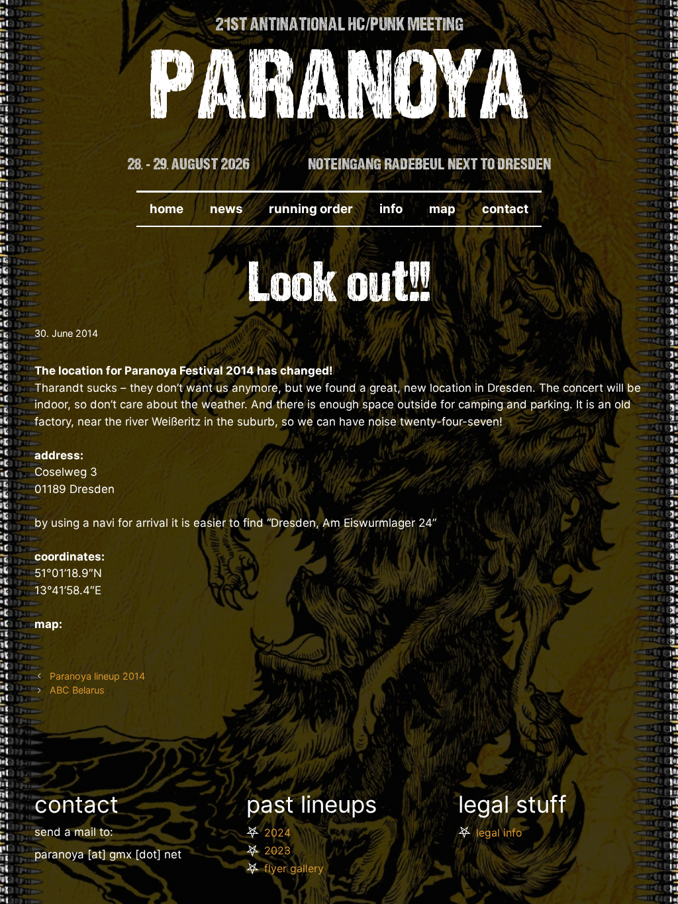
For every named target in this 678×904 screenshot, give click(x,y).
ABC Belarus (77, 690)
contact (505, 208)
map (442, 208)
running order (311, 208)
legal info (499, 832)
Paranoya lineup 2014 (97, 676)
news (226, 208)
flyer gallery (294, 868)
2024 (277, 832)
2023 (277, 850)
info (391, 208)
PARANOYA (339, 94)
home (166, 208)
